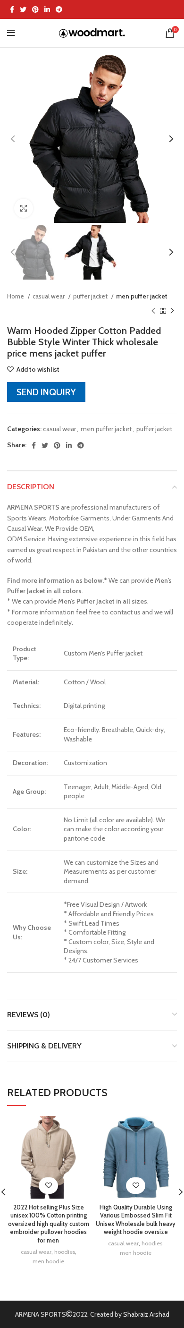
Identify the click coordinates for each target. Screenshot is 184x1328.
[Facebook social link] (12, 9)
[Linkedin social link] (47, 9)
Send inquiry (46, 392)
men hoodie (48, 1261)
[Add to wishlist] (48, 1185)
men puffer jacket (141, 296)
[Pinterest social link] (35, 9)
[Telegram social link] (59, 9)
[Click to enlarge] (23, 208)
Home (16, 296)
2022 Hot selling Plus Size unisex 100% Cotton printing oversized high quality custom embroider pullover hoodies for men (48, 1224)
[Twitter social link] (23, 9)
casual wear (49, 296)
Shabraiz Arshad (146, 1314)
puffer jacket (91, 296)
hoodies (64, 1251)
